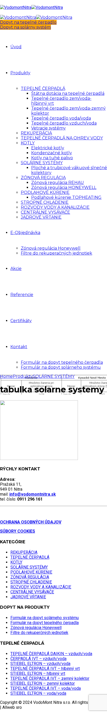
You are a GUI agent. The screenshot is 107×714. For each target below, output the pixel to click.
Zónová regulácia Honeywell (51, 248)
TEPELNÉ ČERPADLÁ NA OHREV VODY (62, 138)
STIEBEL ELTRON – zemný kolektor (42, 683)
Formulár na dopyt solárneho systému (61, 367)
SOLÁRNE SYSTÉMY (42, 162)
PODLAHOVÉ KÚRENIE (45, 192)
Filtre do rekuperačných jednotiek (56, 253)
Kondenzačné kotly (51, 152)
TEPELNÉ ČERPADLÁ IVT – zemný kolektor (49, 678)
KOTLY (28, 142)
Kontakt (18, 346)
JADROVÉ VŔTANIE (41, 217)
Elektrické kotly (47, 147)
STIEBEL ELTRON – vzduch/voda (40, 663)
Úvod (16, 46)
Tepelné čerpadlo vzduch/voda (64, 123)
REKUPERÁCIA (36, 133)
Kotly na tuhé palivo (52, 157)
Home (6, 376)
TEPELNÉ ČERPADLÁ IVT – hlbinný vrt (45, 668)
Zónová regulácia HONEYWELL (63, 187)
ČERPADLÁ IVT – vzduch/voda (38, 658)
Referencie (21, 294)
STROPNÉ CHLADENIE (45, 202)
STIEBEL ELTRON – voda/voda (38, 693)
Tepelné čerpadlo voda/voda (61, 118)
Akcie (16, 268)
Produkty (20, 72)
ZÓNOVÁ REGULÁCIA (43, 177)
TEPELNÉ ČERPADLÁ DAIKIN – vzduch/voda (51, 653)
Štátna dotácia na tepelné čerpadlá (67, 93)
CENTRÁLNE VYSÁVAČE (45, 212)
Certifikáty (21, 320)
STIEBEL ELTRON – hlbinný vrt (37, 673)
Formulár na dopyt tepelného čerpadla (62, 362)
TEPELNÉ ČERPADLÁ (43, 88)
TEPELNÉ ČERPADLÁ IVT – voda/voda (45, 688)
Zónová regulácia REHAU (57, 182)
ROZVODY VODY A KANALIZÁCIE (55, 207)
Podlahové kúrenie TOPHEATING (66, 197)
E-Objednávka (25, 232)
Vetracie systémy (48, 128)
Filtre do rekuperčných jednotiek (39, 632)
